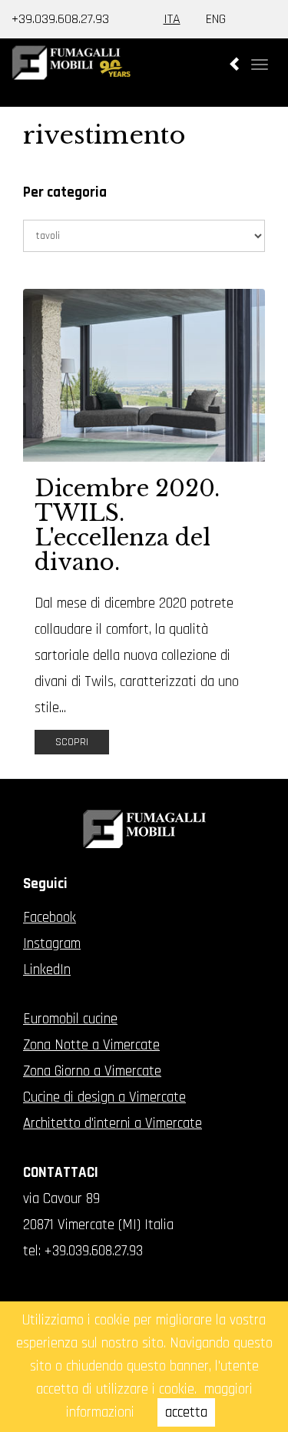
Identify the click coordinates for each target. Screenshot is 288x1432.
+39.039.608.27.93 (60, 19)
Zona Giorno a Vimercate (92, 1071)
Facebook (49, 917)
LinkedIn (47, 970)
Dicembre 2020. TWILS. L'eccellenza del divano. (127, 525)
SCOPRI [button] (71, 742)
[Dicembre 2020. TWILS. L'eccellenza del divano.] (144, 375)
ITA (172, 19)
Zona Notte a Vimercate (91, 1045)
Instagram (52, 943)
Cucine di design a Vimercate (104, 1097)
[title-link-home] (144, 76)
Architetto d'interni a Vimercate (112, 1123)
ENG (216, 19)
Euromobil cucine (70, 1019)
